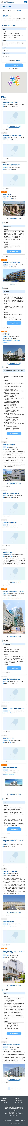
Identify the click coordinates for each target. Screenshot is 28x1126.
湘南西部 (21, 35)
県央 (5, 37)
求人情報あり (6, 50)
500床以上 (6, 45)
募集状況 (5, 48)
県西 (15, 37)
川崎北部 (10, 33)
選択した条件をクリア (13, 68)
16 (19, 1088)
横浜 (5, 33)
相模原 (10, 37)
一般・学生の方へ (19, 1100)
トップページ (3, 10)
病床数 (4, 40)
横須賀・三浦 (6, 35)
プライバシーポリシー (20, 1102)
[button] (12, 82)
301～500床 (21, 43)
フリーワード (6, 53)
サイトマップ (4, 1102)
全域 (5, 31)
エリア (4, 29)
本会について (4, 1098)
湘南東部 (14, 35)
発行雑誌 (17, 1098)
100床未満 (6, 43)
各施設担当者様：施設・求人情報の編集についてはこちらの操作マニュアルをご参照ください (14, 19)
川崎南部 (17, 33)
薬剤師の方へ (10, 10)
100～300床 (13, 43)
